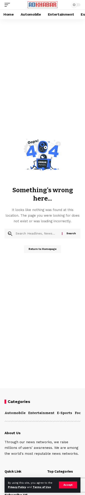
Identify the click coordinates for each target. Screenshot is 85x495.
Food (79, 413)
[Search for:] (37, 234)
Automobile (15, 413)
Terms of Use (42, 487)
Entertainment (41, 413)
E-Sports (64, 413)
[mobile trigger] (8, 5)
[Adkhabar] (42, 4)
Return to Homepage (42, 249)
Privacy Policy (17, 487)
